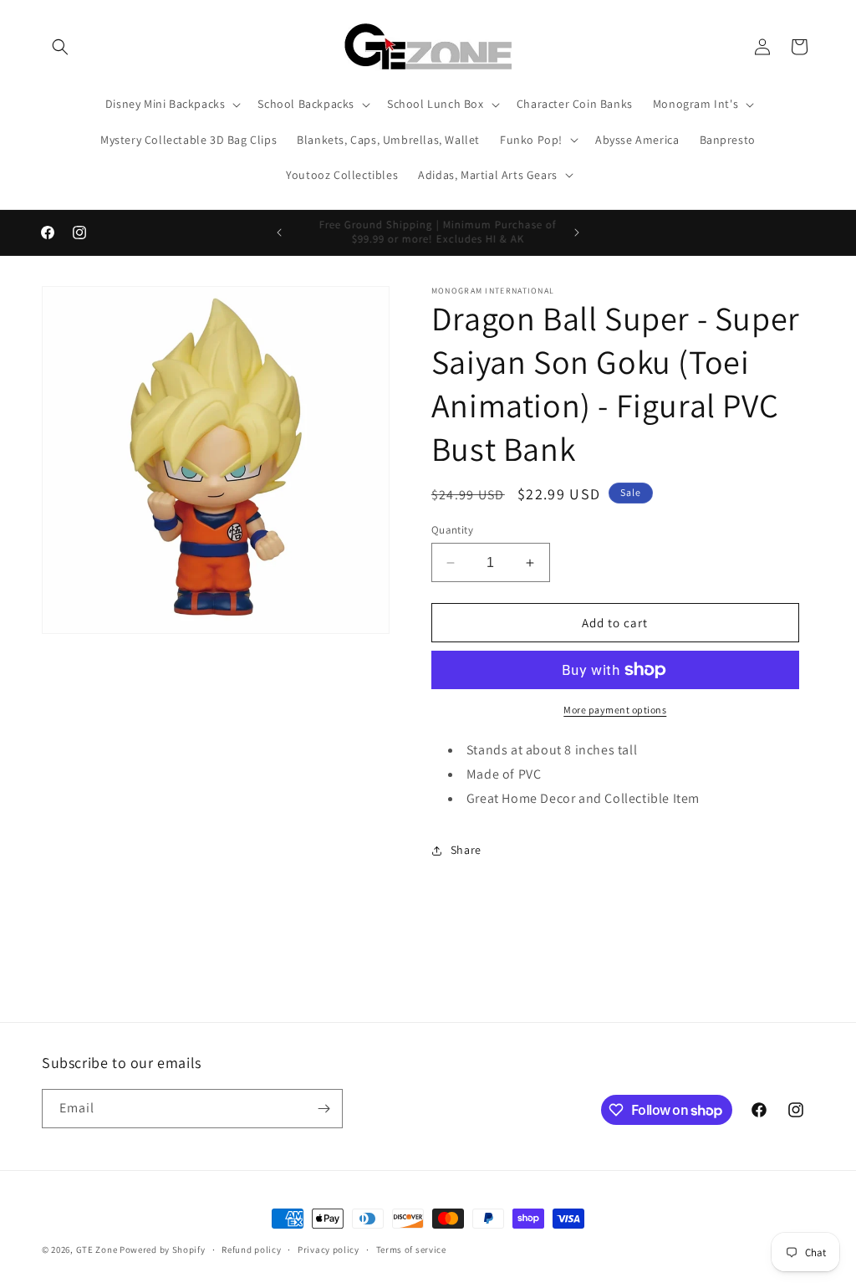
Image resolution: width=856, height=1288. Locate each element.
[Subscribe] (323, 1108)
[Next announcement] (576, 232)
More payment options (614, 709)
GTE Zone (97, 1249)
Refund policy (251, 1249)
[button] (60, 46)
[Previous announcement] (279, 232)
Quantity (452, 530)
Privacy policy (328, 1249)
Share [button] (466, 849)
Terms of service (411, 1249)
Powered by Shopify (163, 1249)
